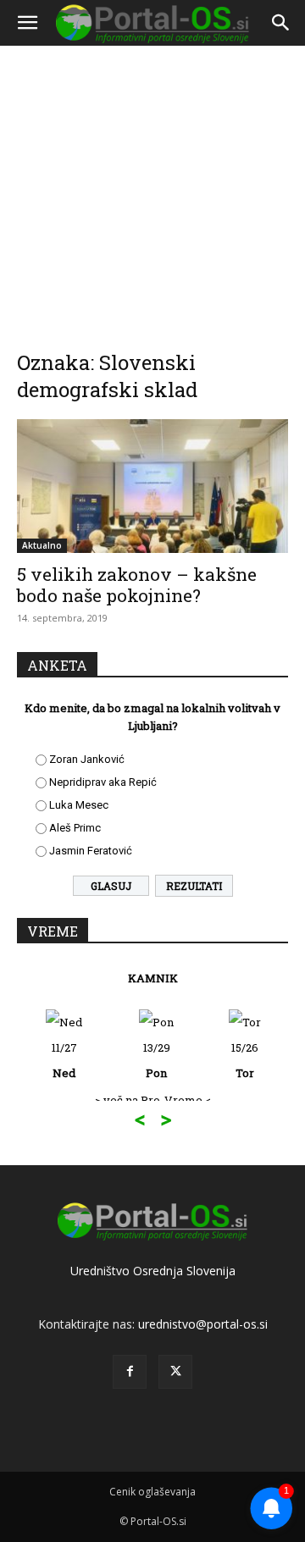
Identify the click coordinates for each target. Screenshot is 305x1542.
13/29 (156, 1060)
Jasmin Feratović (90, 850)
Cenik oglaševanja (152, 1491)
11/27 (64, 1060)
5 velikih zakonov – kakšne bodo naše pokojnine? (137, 584)
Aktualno (42, 545)
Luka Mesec (78, 805)
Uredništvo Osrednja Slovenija (153, 1271)
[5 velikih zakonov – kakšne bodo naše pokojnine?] (152, 486)
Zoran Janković (87, 759)
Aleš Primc (75, 827)
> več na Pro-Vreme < (153, 1100)
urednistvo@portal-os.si (203, 1324)
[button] (27, 23)
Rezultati (194, 886)
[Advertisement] (152, 186)
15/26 (244, 1060)
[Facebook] (130, 1372)
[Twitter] (175, 1372)
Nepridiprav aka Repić (103, 782)
